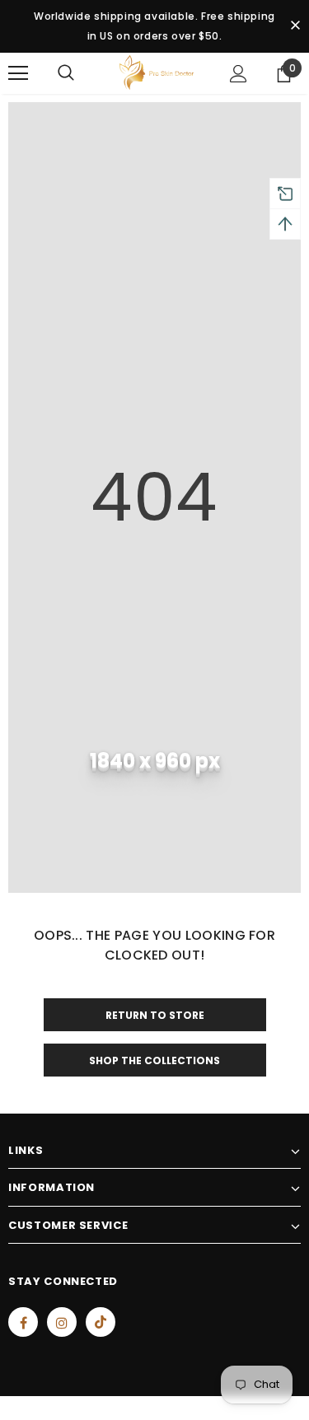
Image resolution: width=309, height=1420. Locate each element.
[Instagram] (62, 1322)
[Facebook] (23, 1322)
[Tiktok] (100, 1322)
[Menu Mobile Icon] (18, 73)
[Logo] (156, 73)
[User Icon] (238, 73)
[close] (295, 26)
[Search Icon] (66, 73)
